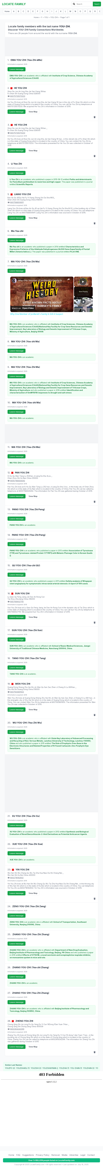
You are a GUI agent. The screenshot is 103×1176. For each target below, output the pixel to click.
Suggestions (28, 1155)
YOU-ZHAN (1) (76, 1068)
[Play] (83, 301)
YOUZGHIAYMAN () (50, 1068)
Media (64, 1155)
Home (7, 11)
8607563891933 (17, 692)
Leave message (16, 69)
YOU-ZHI (54, 17)
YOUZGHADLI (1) (23, 1068)
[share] (68, 279)
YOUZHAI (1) (64, 1068)
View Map (33, 112)
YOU (46, 17)
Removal (55, 1155)
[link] (14, 280)
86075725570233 (17, 96)
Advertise (73, 1155)
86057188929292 (17, 481)
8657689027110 (17, 602)
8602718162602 (16, 878)
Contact (91, 1155)
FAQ (18, 1155)
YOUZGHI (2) (36, 1068)
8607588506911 (17, 202)
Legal (82, 1155)
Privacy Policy (42, 1155)
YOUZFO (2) (10, 1068)
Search (96, 4)
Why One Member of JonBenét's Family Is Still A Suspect (41, 280)
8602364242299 (17, 1029)
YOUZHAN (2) (89, 1068)
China (31, 93)
